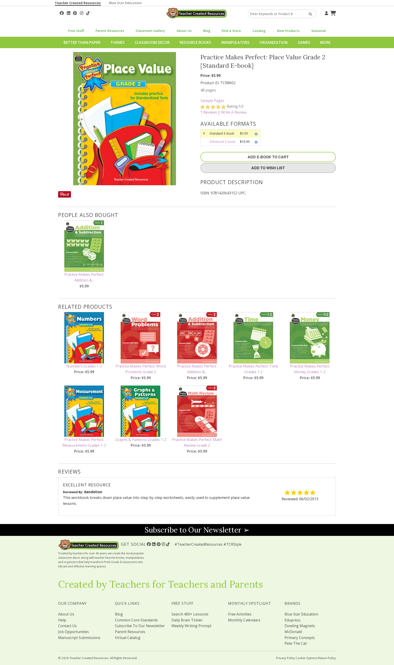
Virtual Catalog (127, 637)
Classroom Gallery (150, 31)
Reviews (208, 112)
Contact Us (67, 625)
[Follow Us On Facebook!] (62, 13)
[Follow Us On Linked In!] (68, 13)
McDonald (293, 631)
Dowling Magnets (300, 625)
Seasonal (318, 31)
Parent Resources (110, 31)
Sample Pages (212, 100)
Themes (117, 42)
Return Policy (327, 658)
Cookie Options (306, 658)
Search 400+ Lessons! (189, 614)
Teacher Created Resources (78, 3)
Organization (273, 42)
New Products (288, 31)
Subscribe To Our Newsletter (140, 625)
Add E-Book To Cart (268, 156)
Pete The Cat (296, 643)
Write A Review (233, 112)
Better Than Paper (82, 42)
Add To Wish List (268, 167)
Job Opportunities (73, 631)
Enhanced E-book (222, 141)
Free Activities (239, 614)
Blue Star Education (125, 3)
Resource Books (195, 42)
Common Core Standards (136, 620)
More (325, 42)
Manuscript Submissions (79, 637)
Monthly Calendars (244, 620)
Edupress (293, 620)
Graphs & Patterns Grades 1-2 (140, 439)
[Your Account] (326, 13)
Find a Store (231, 31)
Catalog (259, 31)
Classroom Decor (152, 42)
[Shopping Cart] (332, 13)
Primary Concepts (300, 637)
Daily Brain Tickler (187, 620)
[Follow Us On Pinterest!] (75, 13)
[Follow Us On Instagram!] (81, 13)
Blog (206, 31)
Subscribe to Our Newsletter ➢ (197, 530)
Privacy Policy (285, 658)
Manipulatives (235, 42)
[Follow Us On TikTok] (88, 13)
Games (304, 42)
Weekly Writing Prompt (191, 625)
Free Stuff (76, 31)
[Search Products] (308, 14)
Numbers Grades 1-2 (84, 366)
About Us (184, 31)
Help (62, 620)
